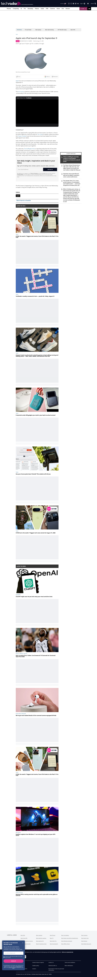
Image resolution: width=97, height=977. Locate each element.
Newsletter (56, 76)
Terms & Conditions (12, 967)
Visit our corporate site (67, 952)
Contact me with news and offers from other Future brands (13, 957)
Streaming (30, 8)
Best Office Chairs (65, 944)
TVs (25, 8)
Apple (17, 81)
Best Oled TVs (53, 941)
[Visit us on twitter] (71, 3)
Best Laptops (39, 935)
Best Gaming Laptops (41, 938)
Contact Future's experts (38, 962)
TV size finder (28, 29)
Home (58, 8)
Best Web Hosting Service (27, 941)
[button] (93, 3)
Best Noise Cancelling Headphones (69, 938)
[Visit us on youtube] (73, 3)
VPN (47, 8)
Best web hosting (49, 29)
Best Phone (52, 935)
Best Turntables (65, 935)
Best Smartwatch (54, 944)
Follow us (48, 76)
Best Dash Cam (85, 938)
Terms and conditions (70, 962)
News (17, 41)
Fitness (37, 8)
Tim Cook (39, 134)
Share (19, 76)
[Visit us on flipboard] (76, 3)
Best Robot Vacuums (86, 944)
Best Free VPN (24, 938)
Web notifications (69, 965)
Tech (17, 34)
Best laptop (38, 29)
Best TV (51, 938)
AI (21, 8)
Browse (68, 8)
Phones (9, 8)
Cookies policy (35, 965)
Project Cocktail (22, 136)
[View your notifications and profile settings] (88, 3)
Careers (34, 968)
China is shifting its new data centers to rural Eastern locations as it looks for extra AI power (71, 159)
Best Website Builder (26, 944)
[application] (37, 112)
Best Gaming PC (40, 941)
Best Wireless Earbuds (66, 941)
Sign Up (13, 961)
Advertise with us (52, 965)
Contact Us (51, 962)
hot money (21, 91)
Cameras (52, 8)
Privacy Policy (18, 966)
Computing (16, 8)
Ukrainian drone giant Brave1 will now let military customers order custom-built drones (71, 175)
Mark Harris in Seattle (27, 41)
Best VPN (73, 29)
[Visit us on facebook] (69, 3)
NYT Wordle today (62, 29)
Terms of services (34, 173)
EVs (63, 8)
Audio (42, 8)
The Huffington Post (29, 148)
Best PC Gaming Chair (41, 944)
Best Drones (84, 941)
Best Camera (84, 935)
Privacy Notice (20, 174)
